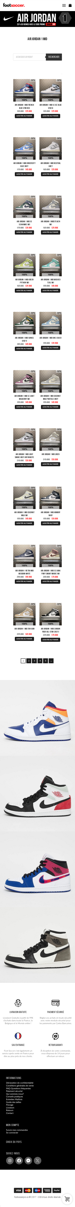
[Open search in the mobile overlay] (37, 57)
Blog (8, 1116)
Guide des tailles (13, 1102)
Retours (9, 1110)
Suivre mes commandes (17, 1130)
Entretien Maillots (14, 1099)
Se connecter (12, 1133)
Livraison (10, 1108)
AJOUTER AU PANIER (24, 116)
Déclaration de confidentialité (19, 1083)
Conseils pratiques (14, 1097)
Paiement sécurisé (14, 1091)
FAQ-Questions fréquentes (18, 1088)
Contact (9, 1113)
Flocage (9, 1105)
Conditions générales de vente (20, 1086)
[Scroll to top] (40, 1192)
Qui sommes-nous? (15, 1094)
